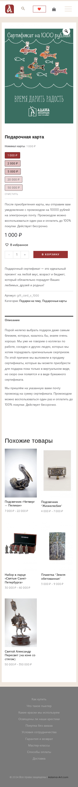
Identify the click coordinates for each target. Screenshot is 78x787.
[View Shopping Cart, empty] (53, 8)
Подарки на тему (30, 301)
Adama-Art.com (58, 777)
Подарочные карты (54, 301)
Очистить (11, 194)
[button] (16, 245)
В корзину (51, 254)
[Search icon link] (23, 9)
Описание (12, 320)
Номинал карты (20, 146)
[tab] (39, 320)
